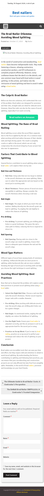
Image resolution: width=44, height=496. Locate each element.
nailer (7, 166)
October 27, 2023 (16, 41)
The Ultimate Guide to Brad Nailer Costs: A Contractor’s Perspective (22, 383)
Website (6, 457)
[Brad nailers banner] (22, 117)
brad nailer (34, 321)
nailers (31, 365)
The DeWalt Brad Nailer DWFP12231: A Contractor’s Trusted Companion (23, 391)
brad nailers (6, 48)
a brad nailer (10, 86)
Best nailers (22, 13)
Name (6, 438)
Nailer (30, 41)
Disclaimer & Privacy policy (32, 490)
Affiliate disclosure (22, 492)
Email (6, 448)
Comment (7, 417)
